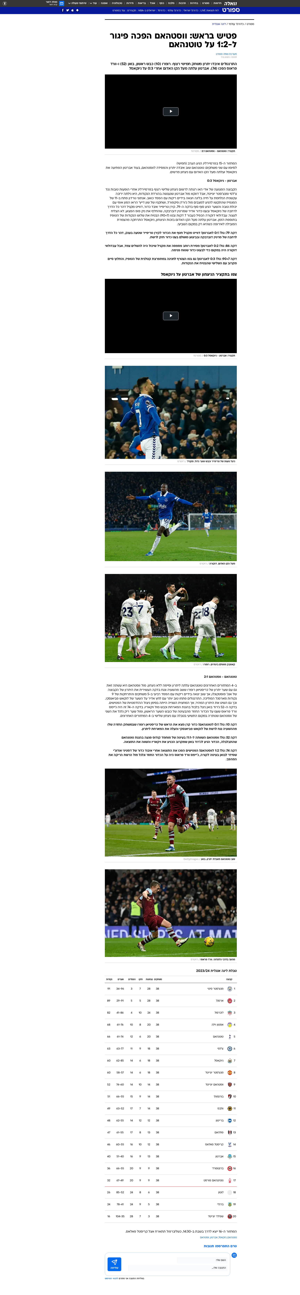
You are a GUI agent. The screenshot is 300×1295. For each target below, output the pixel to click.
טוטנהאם (232, 1237)
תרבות (182, 3)
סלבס (171, 3)
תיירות (130, 3)
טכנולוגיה (117, 3)
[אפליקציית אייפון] (72, 10)
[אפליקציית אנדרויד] (77, 10)
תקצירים (131, 11)
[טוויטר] (67, 10)
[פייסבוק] (63, 10)
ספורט (205, 3)
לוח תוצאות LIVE (210, 11)
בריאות (142, 3)
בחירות (194, 3)
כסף (161, 3)
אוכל (152, 3)
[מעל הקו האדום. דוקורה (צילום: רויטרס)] (171, 519)
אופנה (104, 3)
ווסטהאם (204, 1237)
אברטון (214, 1237)
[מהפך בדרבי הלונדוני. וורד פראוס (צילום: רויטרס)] (171, 916)
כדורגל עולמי (174, 11)
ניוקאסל (222, 1237)
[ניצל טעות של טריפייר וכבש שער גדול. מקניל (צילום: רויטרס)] (171, 415)
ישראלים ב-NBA (146, 11)
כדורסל (161, 11)
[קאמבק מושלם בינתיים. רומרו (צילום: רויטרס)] (171, 621)
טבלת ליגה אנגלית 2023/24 (216, 971)
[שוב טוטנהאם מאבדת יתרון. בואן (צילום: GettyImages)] (171, 816)
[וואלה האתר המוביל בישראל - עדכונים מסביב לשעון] (230, 3)
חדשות (218, 3)
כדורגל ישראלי (190, 11)
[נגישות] (5, 3)
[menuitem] (215, 3)
